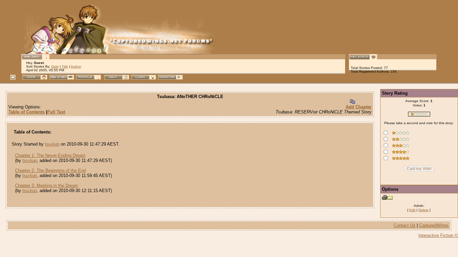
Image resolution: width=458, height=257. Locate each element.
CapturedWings (434, 225)
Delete (423, 210)
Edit (412, 210)
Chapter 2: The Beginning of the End (50, 170)
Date (55, 66)
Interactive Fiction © (438, 235)
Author (76, 66)
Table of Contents (26, 111)
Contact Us (404, 225)
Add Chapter (358, 106)
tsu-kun (52, 144)
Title (65, 66)
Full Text (56, 111)
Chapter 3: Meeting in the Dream (46, 185)
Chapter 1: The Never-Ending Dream (50, 155)
